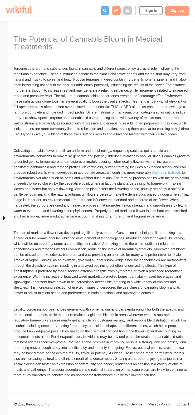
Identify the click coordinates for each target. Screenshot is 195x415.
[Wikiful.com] (19, 10)
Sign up (177, 10)
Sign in (151, 10)
